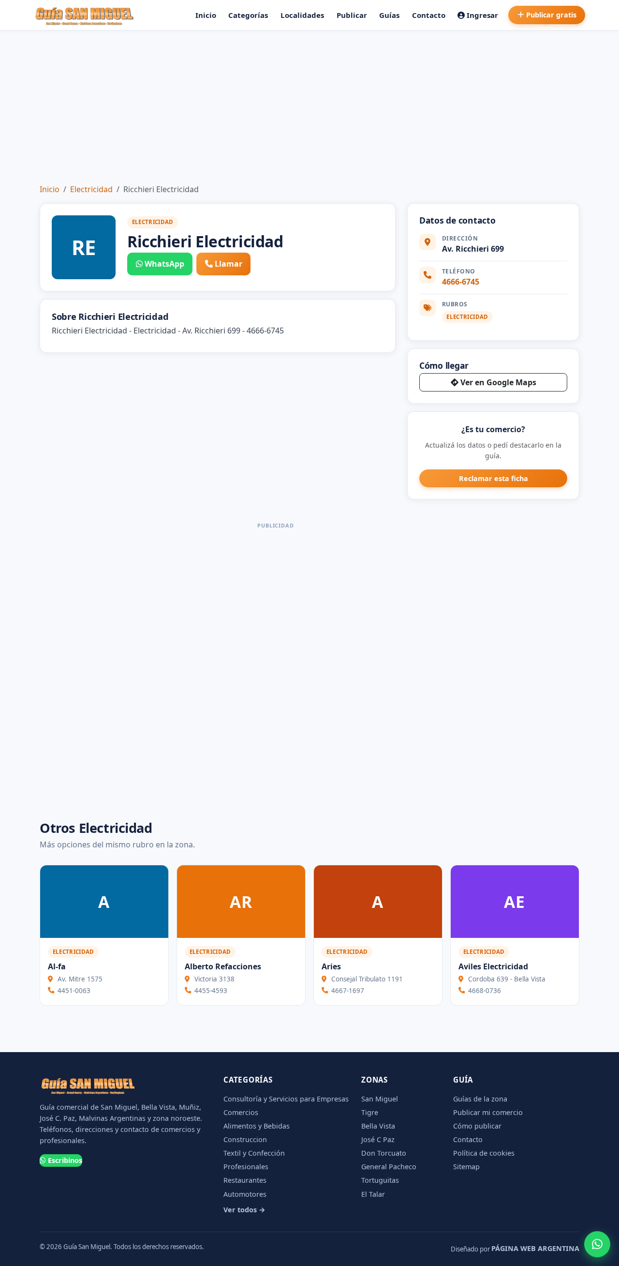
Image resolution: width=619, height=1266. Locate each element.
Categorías (248, 15)
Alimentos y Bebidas (256, 1125)
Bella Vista (378, 1125)
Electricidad (91, 189)
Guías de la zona (480, 1098)
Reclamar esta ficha (493, 478)
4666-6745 (460, 281)
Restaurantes (244, 1180)
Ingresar (482, 15)
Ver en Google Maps (498, 382)
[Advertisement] (309, 103)
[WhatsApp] (597, 1244)
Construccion (245, 1139)
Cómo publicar (477, 1125)
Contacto (428, 15)
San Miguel (379, 1098)
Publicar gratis (551, 14)
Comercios (240, 1112)
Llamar (228, 263)
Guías (389, 15)
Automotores (244, 1194)
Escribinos (65, 1160)
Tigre (369, 1112)
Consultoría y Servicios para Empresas (286, 1098)
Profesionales (245, 1166)
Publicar (352, 15)
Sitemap (466, 1166)
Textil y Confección (254, 1153)
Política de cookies (484, 1153)
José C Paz (378, 1139)
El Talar (373, 1194)
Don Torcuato (383, 1153)
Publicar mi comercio (488, 1112)
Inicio (205, 15)
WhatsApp (164, 263)
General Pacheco (388, 1166)
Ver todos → (244, 1209)
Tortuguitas (380, 1180)
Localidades (302, 15)
